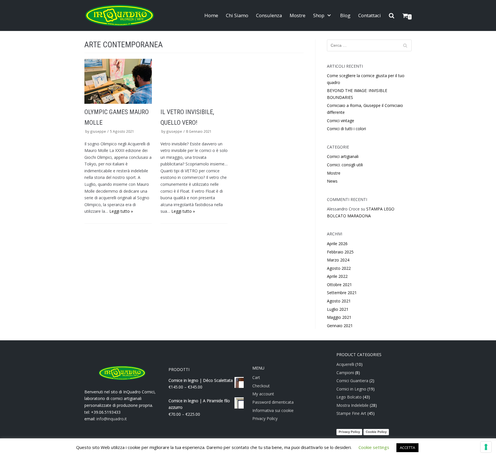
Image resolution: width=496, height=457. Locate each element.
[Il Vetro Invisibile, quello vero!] (194, 81)
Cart (256, 377)
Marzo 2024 (338, 260)
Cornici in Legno (351, 389)
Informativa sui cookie (273, 410)
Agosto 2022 (339, 268)
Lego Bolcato (349, 397)
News (332, 181)
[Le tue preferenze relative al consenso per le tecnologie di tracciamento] (485, 447)
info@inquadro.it (111, 418)
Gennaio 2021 (340, 325)
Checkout (261, 385)
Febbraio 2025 (340, 252)
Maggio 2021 (339, 317)
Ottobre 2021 (339, 284)
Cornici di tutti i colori (346, 128)
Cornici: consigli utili (345, 164)
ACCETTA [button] (407, 447)
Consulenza (269, 15)
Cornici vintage (340, 120)
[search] (391, 15)
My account (263, 394)
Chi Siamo (237, 15)
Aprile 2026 (337, 243)
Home (211, 15)
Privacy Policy (265, 418)
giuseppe (98, 131)
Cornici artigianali (343, 156)
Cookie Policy (376, 432)
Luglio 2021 (337, 309)
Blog (345, 15)
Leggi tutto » (121, 211)
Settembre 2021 (342, 292)
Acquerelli (345, 364)
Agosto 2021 (339, 301)
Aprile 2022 (337, 276)
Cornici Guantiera (352, 380)
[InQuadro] (119, 15)
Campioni (345, 372)
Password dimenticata (273, 402)
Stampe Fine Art (351, 413)
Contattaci (369, 15)
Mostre (297, 15)
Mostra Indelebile (352, 405)
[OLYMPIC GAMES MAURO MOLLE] (118, 81)
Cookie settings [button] (374, 447)
